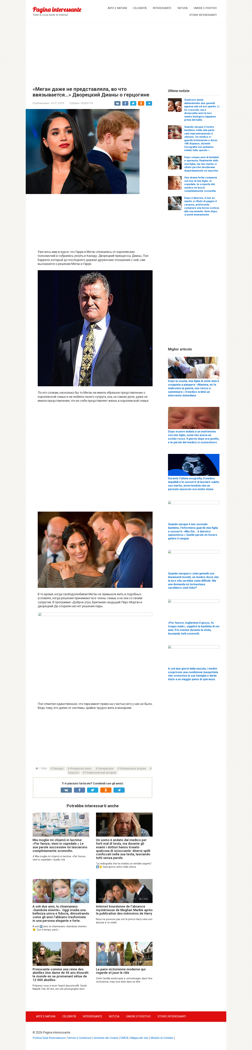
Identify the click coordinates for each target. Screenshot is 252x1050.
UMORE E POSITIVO (205, 8)
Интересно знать (81, 768)
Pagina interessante (57, 9)
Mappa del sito (139, 1038)
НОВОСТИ (87, 103)
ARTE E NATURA (117, 8)
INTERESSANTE (162, 8)
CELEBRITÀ (140, 8)
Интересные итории (133, 768)
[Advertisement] (126, 52)
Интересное (105, 768)
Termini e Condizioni (79, 1038)
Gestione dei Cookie (106, 1038)
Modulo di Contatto (162, 1038)
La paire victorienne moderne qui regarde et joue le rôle (121, 971)
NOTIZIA (183, 8)
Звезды (58, 768)
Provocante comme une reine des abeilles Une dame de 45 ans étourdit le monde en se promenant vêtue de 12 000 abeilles (60, 974)
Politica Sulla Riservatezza (49, 1038)
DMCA (124, 1038)
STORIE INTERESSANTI (203, 14)
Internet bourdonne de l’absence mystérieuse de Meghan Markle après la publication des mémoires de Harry (124, 910)
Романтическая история (100, 772)
